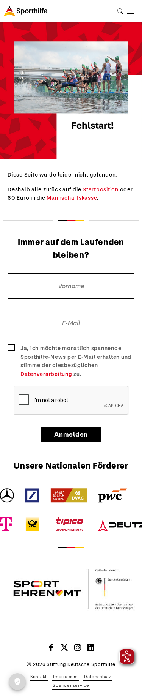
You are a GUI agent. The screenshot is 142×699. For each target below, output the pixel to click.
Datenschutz (98, 677)
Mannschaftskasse (72, 198)
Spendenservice (71, 685)
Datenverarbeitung (46, 374)
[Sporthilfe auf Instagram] (77, 647)
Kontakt (38, 677)
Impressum (65, 677)
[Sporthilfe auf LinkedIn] (90, 647)
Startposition (101, 189)
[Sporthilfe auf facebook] (51, 647)
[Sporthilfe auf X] (64, 647)
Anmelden (71, 434)
